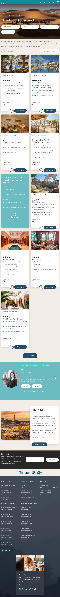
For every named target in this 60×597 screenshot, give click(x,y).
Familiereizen (5, 490)
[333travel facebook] (2, 550)
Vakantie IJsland (26, 526)
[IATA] (39, 472)
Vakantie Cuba (25, 537)
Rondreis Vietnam (6, 523)
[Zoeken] (49, 2)
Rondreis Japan (5, 514)
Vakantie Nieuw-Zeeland (28, 535)
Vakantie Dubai (25, 533)
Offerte (26, 386)
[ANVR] (21, 472)
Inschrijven (52, 459)
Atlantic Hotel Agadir (12, 83)
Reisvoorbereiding (26, 492)
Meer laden (30, 355)
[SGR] (33, 472)
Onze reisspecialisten (46, 490)
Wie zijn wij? (44, 485)
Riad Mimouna (38, 259)
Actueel (23, 487)
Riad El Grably (38, 202)
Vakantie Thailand (26, 507)
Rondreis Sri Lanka (6, 537)
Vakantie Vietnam (26, 521)
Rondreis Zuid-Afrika (7, 512)
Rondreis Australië (6, 544)
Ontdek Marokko (40, 444)
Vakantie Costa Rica (27, 530)
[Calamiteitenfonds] (27, 472)
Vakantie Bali (25, 509)
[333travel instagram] (6, 550)
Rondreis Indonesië (7, 516)
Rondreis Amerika (6, 519)
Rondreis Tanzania (6, 526)
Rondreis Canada (6, 521)
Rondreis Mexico (6, 530)
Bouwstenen (5, 487)
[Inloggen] (45, 2)
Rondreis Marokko (6, 535)
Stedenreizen (5, 497)
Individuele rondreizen (8, 485)
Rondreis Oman (6, 540)
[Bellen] (53, 2)
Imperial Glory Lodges (12, 142)
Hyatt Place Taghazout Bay (44, 83)
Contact (37, 386)
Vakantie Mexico (25, 528)
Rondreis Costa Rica (7, 533)
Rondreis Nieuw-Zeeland (8, 507)
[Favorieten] (41, 2)
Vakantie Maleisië (26, 519)
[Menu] (58, 2)
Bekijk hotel (20, 110)
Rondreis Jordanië (6, 542)
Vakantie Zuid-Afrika (27, 512)
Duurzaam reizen (45, 494)
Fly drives (4, 494)
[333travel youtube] (9, 550)
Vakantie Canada (26, 516)
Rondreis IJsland (6, 528)
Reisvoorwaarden (45, 492)
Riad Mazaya (9, 259)
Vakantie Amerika (26, 514)
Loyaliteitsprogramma (27, 497)
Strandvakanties (6, 492)
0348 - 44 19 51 (37, 391)
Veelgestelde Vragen (27, 490)
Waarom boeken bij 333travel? (49, 487)
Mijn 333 (23, 494)
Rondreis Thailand (6, 509)
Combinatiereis (5, 499)
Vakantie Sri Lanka (26, 523)
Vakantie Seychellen (27, 540)
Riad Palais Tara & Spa (12, 319)
